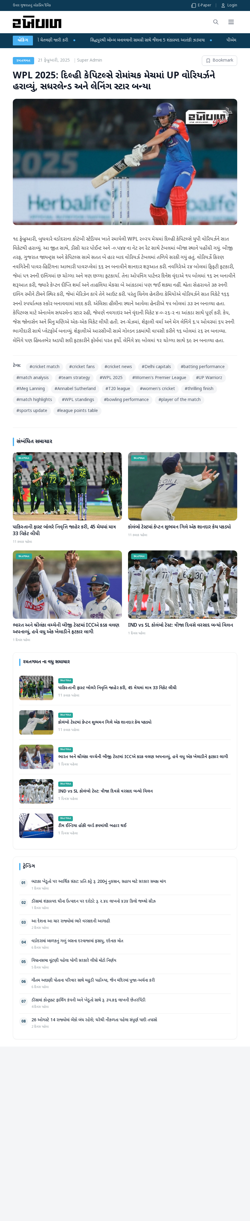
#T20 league (117, 389)
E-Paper (204, 5)
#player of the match (180, 400)
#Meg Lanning (30, 389)
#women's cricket (157, 389)
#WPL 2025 (111, 378)
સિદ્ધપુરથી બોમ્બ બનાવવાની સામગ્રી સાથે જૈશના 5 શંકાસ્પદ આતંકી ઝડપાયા (79, 40)
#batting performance (203, 367)
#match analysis (32, 378)
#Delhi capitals (156, 367)
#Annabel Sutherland (75, 389)
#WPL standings (78, 400)
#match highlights (34, 400)
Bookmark (222, 60)
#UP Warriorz (209, 378)
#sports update (31, 411)
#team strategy (74, 378)
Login (232, 5)
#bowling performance (126, 400)
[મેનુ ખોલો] (231, 22)
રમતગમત (23, 60)
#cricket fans (82, 367)
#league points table (77, 411)
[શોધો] (215, 21)
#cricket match (44, 367)
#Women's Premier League (159, 378)
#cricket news (118, 367)
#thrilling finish (199, 389)
